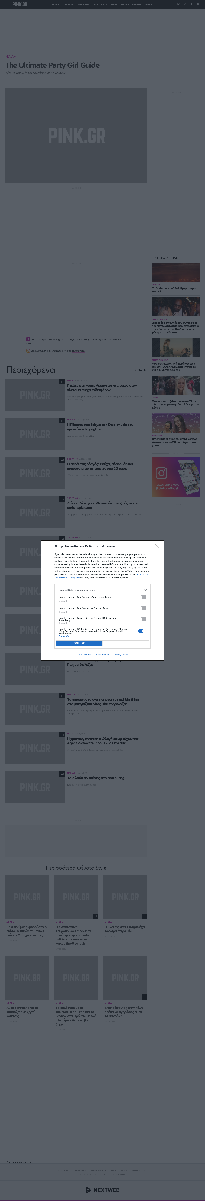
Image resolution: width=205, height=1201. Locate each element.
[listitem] (102, 590)
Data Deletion (84, 654)
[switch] (142, 597)
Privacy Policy (121, 654)
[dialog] (102, 601)
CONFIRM (79, 643)
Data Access (102, 654)
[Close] (158, 547)
